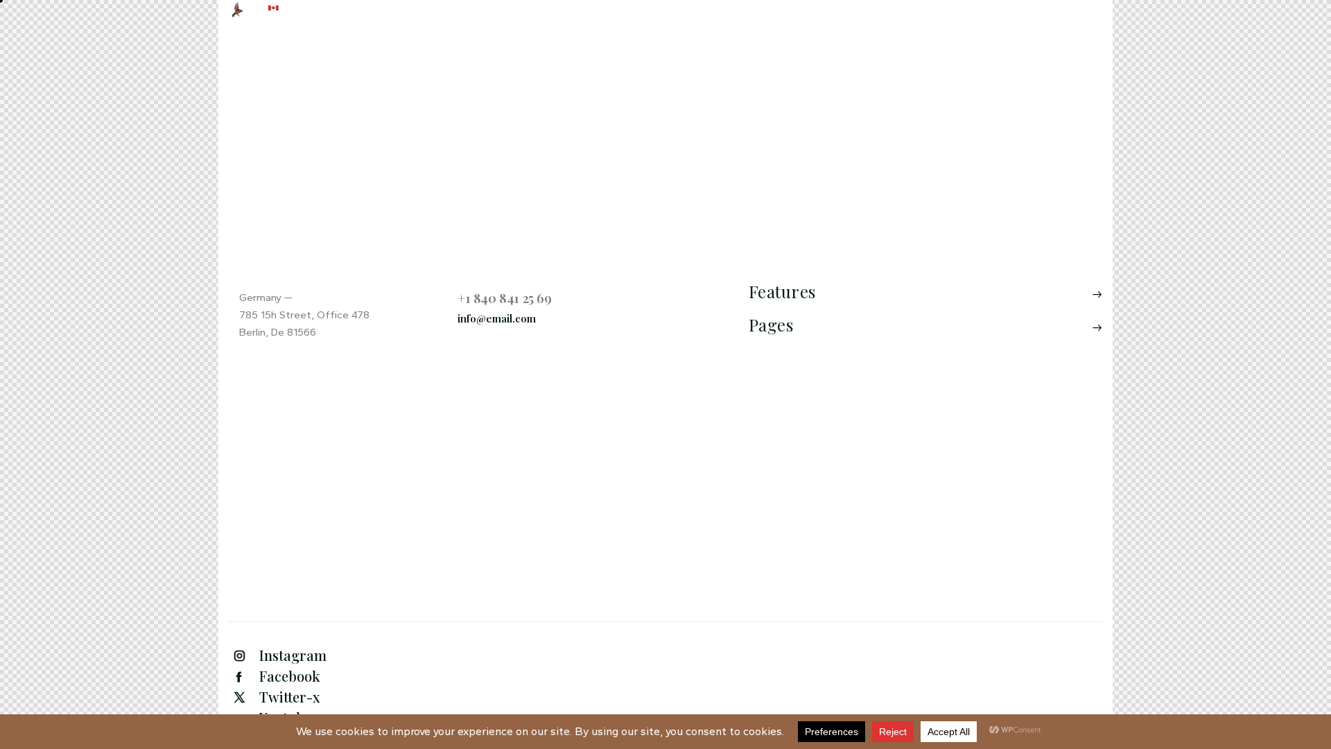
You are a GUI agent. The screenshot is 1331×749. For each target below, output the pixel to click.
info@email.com (497, 318)
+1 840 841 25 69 (505, 298)
